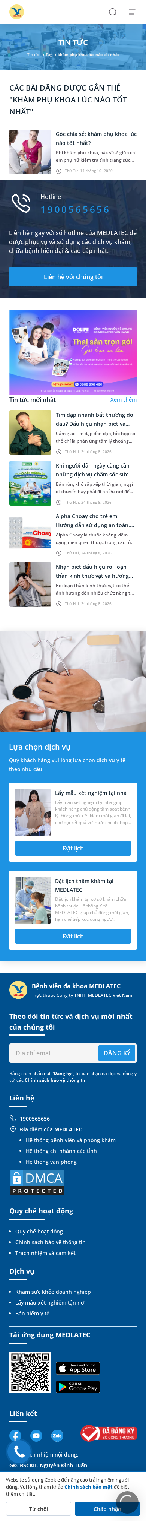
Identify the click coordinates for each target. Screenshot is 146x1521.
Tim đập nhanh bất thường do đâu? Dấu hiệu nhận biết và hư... (94, 423)
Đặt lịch (73, 848)
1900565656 (35, 1118)
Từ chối (38, 1508)
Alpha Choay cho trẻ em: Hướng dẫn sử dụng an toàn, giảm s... (93, 525)
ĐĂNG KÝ (117, 1053)
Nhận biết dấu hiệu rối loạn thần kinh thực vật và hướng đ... (92, 575)
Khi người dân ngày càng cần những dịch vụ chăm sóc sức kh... (93, 474)
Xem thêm (123, 399)
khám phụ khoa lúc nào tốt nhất (88, 54)
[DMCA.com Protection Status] (37, 1181)
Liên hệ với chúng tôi (73, 277)
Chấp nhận (107, 1508)
